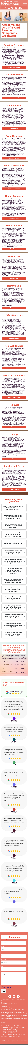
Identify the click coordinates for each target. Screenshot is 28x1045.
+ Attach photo (6, 987)
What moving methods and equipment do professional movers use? (13, 525)
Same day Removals (14, 188)
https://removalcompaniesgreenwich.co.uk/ (15, 1014)
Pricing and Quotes (6, 1027)
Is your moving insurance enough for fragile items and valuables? (13, 543)
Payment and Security (19, 1034)
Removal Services (14, 368)
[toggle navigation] (25, 2)
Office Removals (14, 338)
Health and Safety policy (18, 1027)
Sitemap (3, 1022)
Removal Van (14, 308)
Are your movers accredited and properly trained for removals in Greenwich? (13, 534)
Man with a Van (14, 249)
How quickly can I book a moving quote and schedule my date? (13, 625)
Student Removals (14, 98)
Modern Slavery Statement (8, 1032)
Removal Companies (14, 397)
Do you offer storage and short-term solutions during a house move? (13, 589)
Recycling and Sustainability (8, 1031)
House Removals (14, 218)
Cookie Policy (16, 1036)
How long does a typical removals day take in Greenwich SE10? (13, 598)
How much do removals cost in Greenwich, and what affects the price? (13, 552)
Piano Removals (14, 158)
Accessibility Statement (7, 1026)
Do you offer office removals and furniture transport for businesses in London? (13, 516)
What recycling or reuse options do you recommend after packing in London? (13, 607)
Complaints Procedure (20, 1026)
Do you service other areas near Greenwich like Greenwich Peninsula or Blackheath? (13, 571)
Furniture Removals (14, 67)
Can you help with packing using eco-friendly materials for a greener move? (13, 561)
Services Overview (6, 1029)
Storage (14, 458)
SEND (3, 991)
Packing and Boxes (14, 489)
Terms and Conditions (7, 1034)
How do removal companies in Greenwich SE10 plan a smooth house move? (13, 507)
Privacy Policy (15, 1029)
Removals (14, 427)
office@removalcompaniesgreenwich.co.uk (12, 1012)
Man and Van (14, 278)
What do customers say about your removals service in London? (13, 616)
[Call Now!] (15, 8)
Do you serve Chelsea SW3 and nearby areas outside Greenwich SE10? (13, 634)
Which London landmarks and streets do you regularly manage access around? (13, 580)
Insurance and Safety (6, 1036)
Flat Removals (14, 128)
